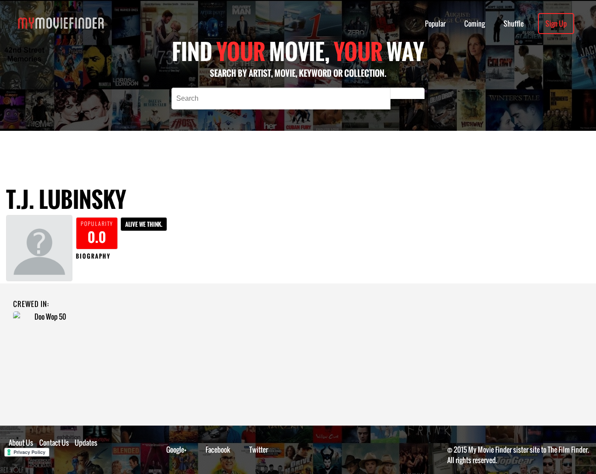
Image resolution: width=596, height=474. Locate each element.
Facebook (218, 449)
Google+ (176, 449)
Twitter (258, 449)
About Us (21, 442)
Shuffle (514, 23)
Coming (474, 23)
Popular (435, 23)
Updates (86, 442)
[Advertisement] (278, 150)
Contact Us (54, 442)
